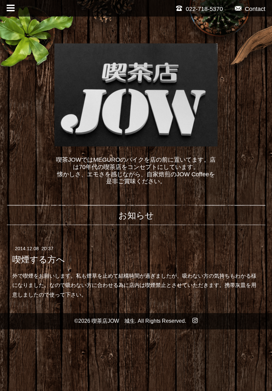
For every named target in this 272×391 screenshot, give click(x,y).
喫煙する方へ (38, 259)
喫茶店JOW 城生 (113, 321)
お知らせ (136, 215)
